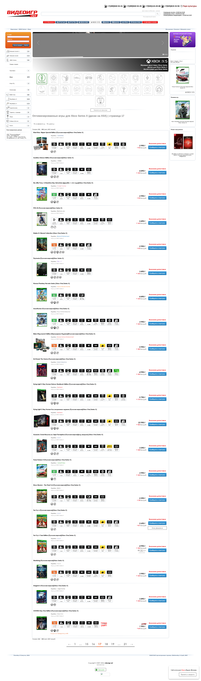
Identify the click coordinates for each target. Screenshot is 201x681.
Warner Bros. (60, 135)
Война (112, 93)
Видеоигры (14, 29)
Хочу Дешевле (157, 528)
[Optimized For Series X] (75, 145)
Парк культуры (190, 6)
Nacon (59, 563)
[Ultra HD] (89, 145)
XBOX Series (22, 29)
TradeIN (125, 22)
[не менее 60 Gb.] (68, 397)
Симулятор (41, 93)
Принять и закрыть (188, 674)
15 (86, 644)
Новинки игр (174, 97)
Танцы (65, 93)
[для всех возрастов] (54, 221)
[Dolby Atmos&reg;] (102, 145)
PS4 (61, 22)
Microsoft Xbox (61, 463)
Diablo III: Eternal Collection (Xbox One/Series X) (50, 233)
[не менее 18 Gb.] (68, 321)
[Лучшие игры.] (109, 145)
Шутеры (53, 82)
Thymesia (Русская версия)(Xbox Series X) (48, 258)
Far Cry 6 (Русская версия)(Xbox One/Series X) (50, 510)
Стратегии (124, 82)
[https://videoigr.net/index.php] (22, 14)
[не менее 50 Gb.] (68, 523)
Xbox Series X (189, 92)
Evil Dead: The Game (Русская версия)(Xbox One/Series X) (54, 359)
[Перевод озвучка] (109, 221)
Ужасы (147, 82)
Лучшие (159, 93)
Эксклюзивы (100, 105)
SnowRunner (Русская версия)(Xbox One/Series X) (51, 308)
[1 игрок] (61, 145)
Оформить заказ (185, 29)
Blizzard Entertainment (63, 236)
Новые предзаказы (177, 129)
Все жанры (41, 82)
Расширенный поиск (149, 16)
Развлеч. (77, 93)
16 (93, 644)
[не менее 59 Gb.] (68, 221)
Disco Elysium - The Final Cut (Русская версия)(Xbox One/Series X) (56, 485)
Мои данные (169, 29)
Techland (59, 387)
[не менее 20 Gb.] (68, 170)
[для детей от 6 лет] (54, 195)
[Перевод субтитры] (116, 145)
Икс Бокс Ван (83, 22)
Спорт (100, 82)
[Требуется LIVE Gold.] (116, 372)
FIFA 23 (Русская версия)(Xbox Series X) (47, 208)
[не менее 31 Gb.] (68, 573)
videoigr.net (109, 663)
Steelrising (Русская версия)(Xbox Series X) (48, 560)
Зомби (124, 93)
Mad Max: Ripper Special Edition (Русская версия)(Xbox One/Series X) (58, 132)
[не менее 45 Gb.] (68, 271)
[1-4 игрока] (61, 246)
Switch (106, 22)
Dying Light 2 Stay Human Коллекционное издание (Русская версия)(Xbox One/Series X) (65, 409)
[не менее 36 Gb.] (68, 624)
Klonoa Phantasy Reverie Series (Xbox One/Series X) (51, 283)
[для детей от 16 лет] (54, 246)
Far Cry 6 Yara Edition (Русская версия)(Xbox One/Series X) (54, 535)
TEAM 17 (59, 261)
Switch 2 (115, 22)
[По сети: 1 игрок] (109, 598)
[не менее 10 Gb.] (68, 195)
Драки (89, 82)
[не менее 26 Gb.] (68, 246)
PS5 (72, 22)
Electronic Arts (61, 211)
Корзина (176, 29)
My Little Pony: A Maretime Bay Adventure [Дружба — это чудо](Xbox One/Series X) (63, 183)
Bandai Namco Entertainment (65, 337)
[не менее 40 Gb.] (68, 372)
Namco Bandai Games (63, 286)
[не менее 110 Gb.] (68, 447)
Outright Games (61, 186)
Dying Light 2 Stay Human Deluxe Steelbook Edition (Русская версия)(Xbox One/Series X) (64, 384)
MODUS (59, 161)
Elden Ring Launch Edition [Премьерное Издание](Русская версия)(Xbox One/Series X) (64, 334)
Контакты (49, 22)
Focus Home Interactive (63, 312)
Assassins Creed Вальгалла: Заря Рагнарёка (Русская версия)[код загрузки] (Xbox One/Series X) (68, 434)
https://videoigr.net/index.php (22, 14)
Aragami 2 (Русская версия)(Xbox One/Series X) (50, 585)
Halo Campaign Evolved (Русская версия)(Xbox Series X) (182, 122)
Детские (112, 82)
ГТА (100, 93)
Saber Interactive (62, 362)
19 (112, 644)
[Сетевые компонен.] (123, 145)
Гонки (77, 82)
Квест (53, 93)
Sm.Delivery (147, 93)
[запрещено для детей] (54, 145)
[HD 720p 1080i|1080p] (82, 296)
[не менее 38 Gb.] (68, 145)
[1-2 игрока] (61, 195)
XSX (95, 22)
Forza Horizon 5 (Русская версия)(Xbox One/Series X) (52, 460)
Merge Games (61, 589)
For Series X (135, 93)
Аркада (88, 93)
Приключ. (159, 82)
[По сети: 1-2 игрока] (95, 195)
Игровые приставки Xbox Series (154, 65)
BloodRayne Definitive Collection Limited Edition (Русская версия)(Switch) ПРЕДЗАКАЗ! (182, 155)
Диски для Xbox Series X (157, 67)
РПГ (136, 82)
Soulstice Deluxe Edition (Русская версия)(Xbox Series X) (53, 158)
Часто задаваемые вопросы (136, 22)
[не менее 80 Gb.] (68, 346)
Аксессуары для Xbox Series (155, 69)
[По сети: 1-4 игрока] (89, 246)
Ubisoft (59, 438)
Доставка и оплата (150, 22)
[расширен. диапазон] (95, 145)
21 (125, 644)
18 (106, 644)
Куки (183, 670)
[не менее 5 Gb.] (68, 296)
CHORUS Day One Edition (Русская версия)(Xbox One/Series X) (55, 611)
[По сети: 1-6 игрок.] (109, 472)
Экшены (65, 82)
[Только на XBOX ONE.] (109, 447)
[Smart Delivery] (82, 145)
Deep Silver (60, 614)
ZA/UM (59, 488)
